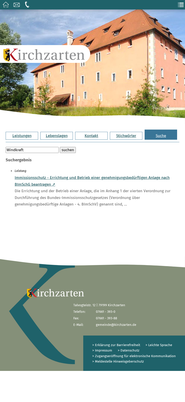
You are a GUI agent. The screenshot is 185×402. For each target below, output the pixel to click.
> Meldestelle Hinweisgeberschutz (118, 361)
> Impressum (102, 350)
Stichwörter (126, 135)
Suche (161, 135)
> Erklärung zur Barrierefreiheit (116, 345)
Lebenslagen (57, 135)
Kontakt (91, 135)
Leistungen (22, 135)
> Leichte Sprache (158, 345)
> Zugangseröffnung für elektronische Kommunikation (134, 356)
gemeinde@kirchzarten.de (116, 325)
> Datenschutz (128, 350)
